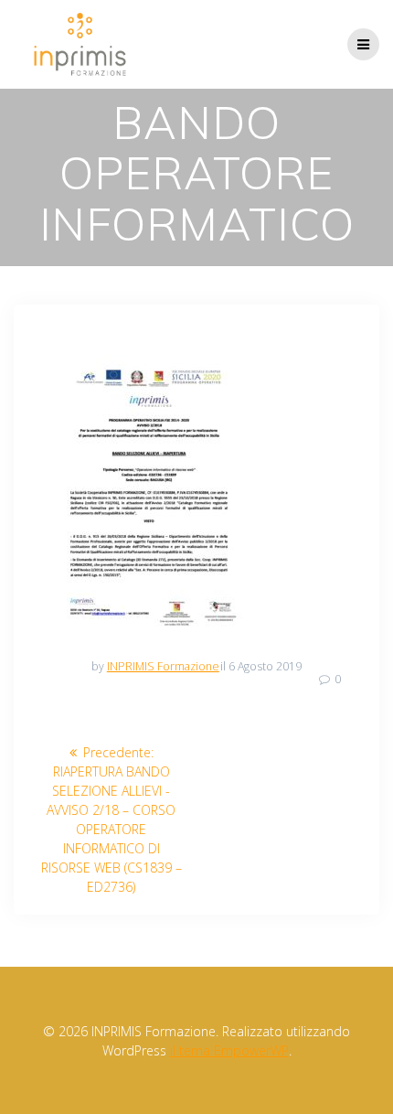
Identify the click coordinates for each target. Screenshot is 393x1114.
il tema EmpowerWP (229, 1050)
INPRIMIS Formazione (163, 666)
